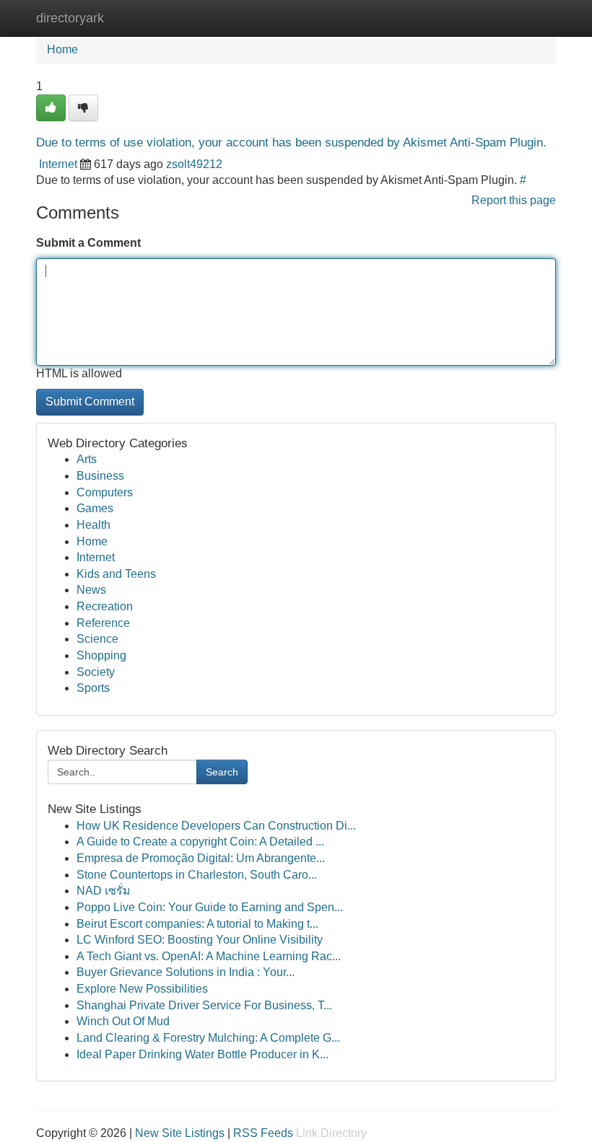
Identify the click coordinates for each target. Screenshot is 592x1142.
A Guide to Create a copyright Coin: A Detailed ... (200, 841)
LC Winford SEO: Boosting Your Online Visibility (200, 940)
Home (62, 49)
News (91, 590)
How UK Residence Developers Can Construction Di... (216, 826)
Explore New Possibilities (142, 989)
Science (97, 639)
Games (95, 508)
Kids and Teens (116, 574)
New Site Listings (180, 1133)
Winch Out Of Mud (123, 1021)
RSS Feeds (263, 1133)
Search (222, 772)
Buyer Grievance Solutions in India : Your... (186, 972)
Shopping (101, 655)
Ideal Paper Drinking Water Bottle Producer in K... (202, 1054)
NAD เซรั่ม (103, 890)
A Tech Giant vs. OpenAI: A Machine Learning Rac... (209, 956)
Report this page (513, 200)
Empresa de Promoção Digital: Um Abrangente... (201, 858)
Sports (93, 688)
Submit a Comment (88, 243)
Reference (103, 623)
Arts (87, 459)
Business (100, 476)
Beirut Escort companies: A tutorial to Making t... (197, 924)
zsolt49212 (194, 164)
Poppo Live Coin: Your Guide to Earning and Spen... (210, 907)
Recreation (105, 606)
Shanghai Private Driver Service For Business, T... (204, 1005)
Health (93, 525)
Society (96, 672)
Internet (58, 164)
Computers (105, 492)
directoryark (70, 18)
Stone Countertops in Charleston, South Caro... (197, 875)
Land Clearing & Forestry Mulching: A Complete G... (208, 1038)
